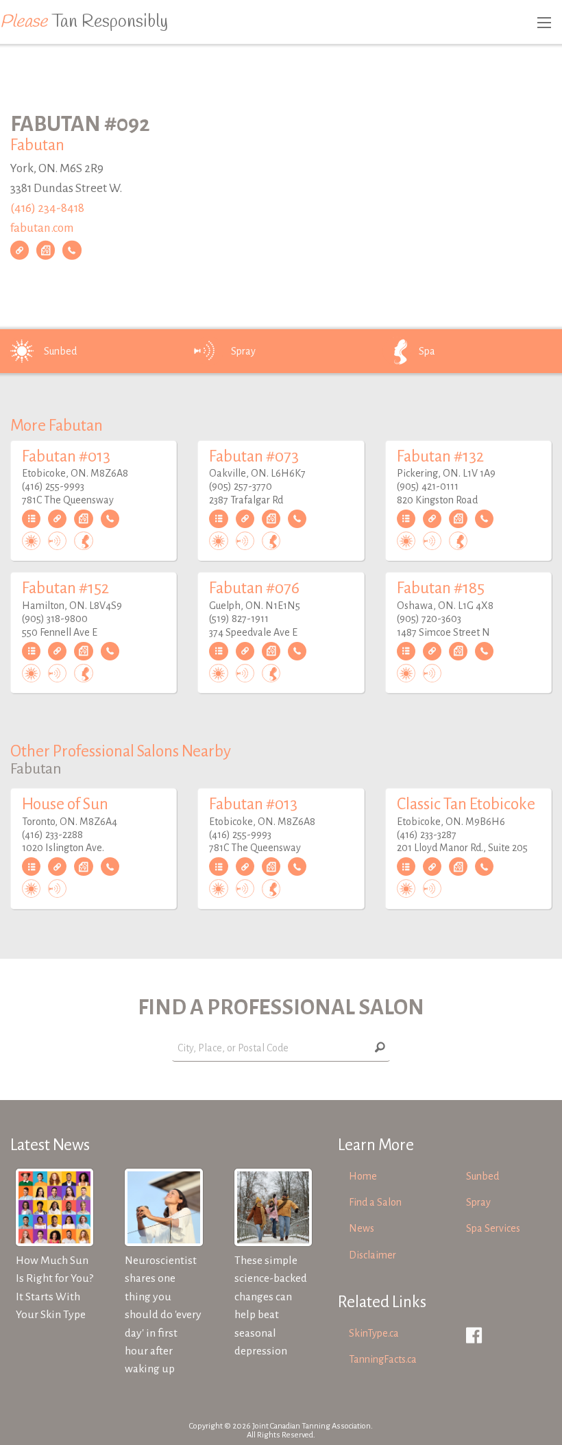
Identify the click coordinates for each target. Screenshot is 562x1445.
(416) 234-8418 (47, 208)
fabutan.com (42, 227)
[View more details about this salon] (31, 519)
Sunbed (60, 351)
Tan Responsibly (84, 22)
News (361, 1228)
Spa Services (493, 1228)
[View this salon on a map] (45, 250)
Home (363, 1176)
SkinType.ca (374, 1333)
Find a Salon (375, 1202)
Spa (427, 351)
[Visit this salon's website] (19, 250)
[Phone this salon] (71, 250)
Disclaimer (372, 1255)
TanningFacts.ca (383, 1359)
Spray (243, 351)
